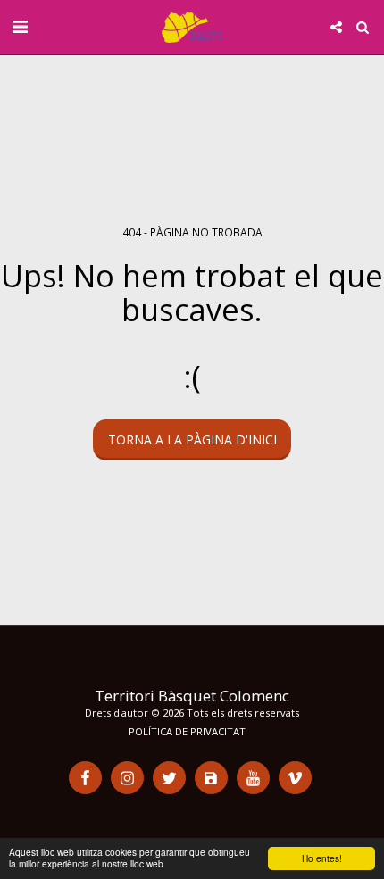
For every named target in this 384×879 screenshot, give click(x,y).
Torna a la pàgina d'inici (192, 439)
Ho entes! (322, 858)
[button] (19, 26)
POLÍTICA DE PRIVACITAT (187, 731)
